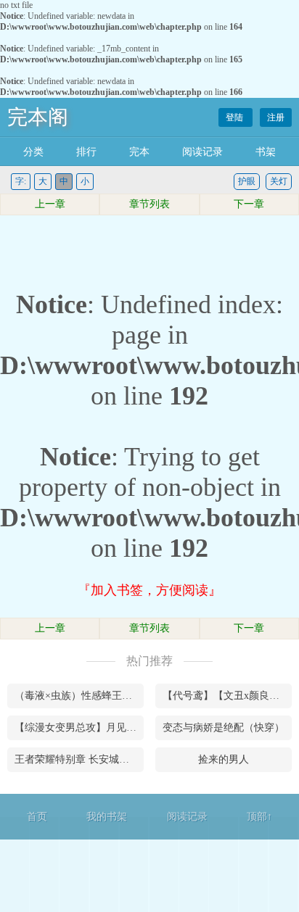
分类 (33, 151)
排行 (86, 151)
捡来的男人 (223, 759)
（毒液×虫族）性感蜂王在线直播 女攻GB (79, 695)
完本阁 (37, 117)
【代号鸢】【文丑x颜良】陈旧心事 (227, 695)
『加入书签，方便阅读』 (149, 590)
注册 (275, 117)
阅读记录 (202, 151)
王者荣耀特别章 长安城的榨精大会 (79, 759)
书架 (265, 151)
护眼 (246, 181)
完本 (139, 151)
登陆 (235, 117)
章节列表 (149, 204)
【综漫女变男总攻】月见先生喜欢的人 (79, 727)
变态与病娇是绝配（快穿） (223, 727)
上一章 (50, 204)
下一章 (249, 204)
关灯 (278, 181)
